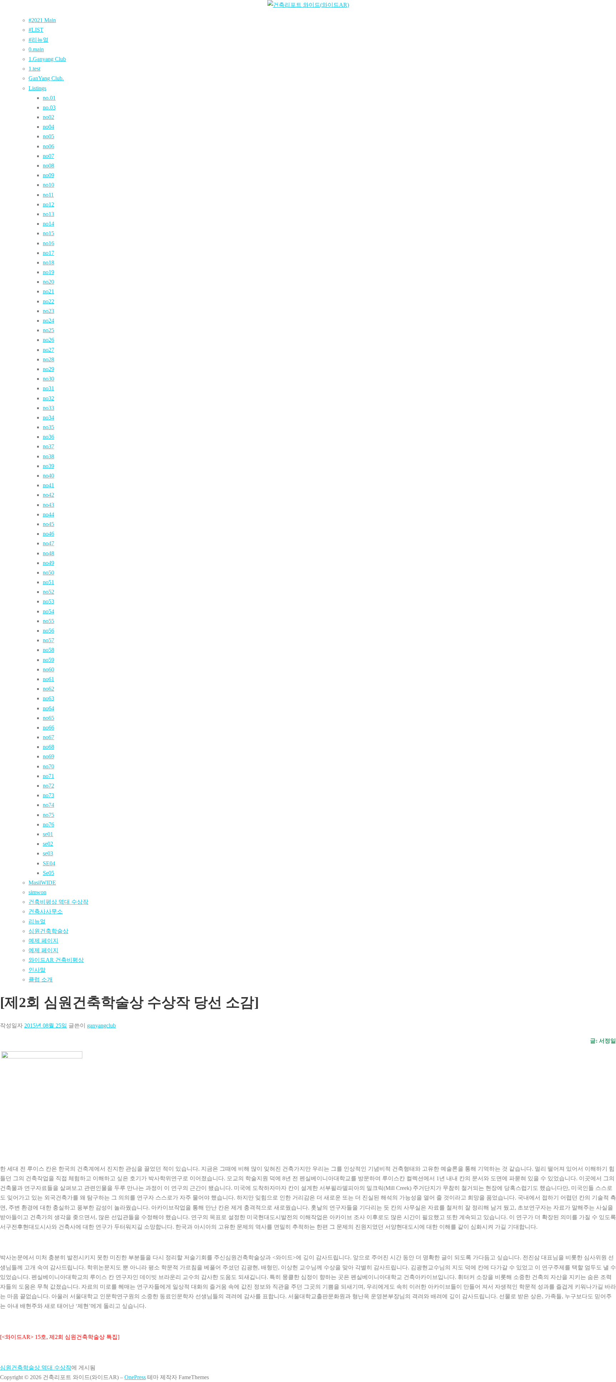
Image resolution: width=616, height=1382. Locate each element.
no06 (48, 146)
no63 (48, 698)
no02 (48, 117)
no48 (48, 553)
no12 (48, 204)
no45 (48, 524)
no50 (48, 572)
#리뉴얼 (38, 40)
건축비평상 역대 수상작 (58, 902)
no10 (48, 185)
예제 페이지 (43, 941)
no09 (48, 175)
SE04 (49, 863)
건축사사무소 (46, 911)
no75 (48, 815)
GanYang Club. (46, 78)
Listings (37, 88)
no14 (48, 224)
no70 (48, 766)
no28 (48, 359)
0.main (36, 49)
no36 (48, 437)
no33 (48, 408)
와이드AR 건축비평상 (56, 960)
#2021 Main (42, 20)
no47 (48, 543)
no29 (48, 369)
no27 (48, 350)
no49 (48, 563)
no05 (48, 136)
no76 (48, 824)
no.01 (49, 98)
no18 (48, 262)
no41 (48, 485)
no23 (48, 311)
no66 (48, 727)
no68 (48, 747)
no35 (48, 427)
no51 (48, 582)
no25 (48, 330)
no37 (48, 446)
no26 (48, 340)
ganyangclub (101, 1025)
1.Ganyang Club (47, 59)
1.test (34, 69)
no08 (48, 166)
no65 (48, 718)
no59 (48, 660)
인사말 (37, 970)
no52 (48, 592)
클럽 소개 (41, 979)
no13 (48, 214)
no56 (48, 631)
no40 (48, 476)
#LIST (36, 30)
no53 (48, 601)
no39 (48, 466)
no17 (48, 253)
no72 (48, 786)
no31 (48, 388)
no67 (48, 737)
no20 (48, 282)
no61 (48, 679)
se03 (48, 853)
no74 (48, 805)
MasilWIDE (42, 883)
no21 (48, 291)
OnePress (135, 1377)
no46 (48, 534)
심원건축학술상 (48, 931)
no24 (48, 321)
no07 (48, 156)
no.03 (49, 107)
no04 (48, 127)
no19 (48, 272)
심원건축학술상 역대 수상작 (35, 1368)
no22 (48, 301)
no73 (48, 795)
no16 (48, 243)
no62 (48, 689)
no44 (48, 514)
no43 (48, 505)
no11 (48, 195)
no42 (48, 495)
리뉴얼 (37, 921)
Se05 (48, 873)
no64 (48, 708)
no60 (48, 669)
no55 (48, 621)
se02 (48, 844)
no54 (48, 611)
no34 (48, 417)
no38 (48, 456)
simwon (37, 892)
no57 (48, 640)
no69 (48, 756)
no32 (48, 398)
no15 (48, 233)
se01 (48, 834)
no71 (48, 776)
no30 (48, 379)
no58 (48, 650)
